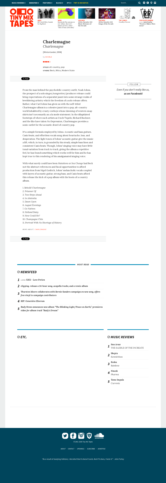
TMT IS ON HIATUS (81, 3)
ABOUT (63, 449)
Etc (68, 3)
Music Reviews (18, 3)
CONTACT (71, 449)
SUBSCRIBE (91, 449)
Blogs (59, 3)
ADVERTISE (101, 449)
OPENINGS (80, 449)
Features (47, 3)
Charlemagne (40, 229)
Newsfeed (33, 3)
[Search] (139, 3)
